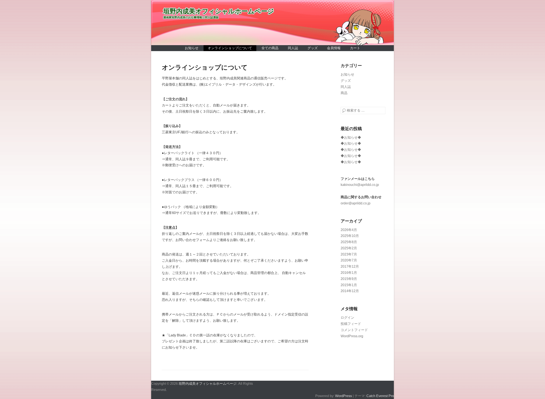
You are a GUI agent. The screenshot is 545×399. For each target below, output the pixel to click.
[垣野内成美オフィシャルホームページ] (272, 22)
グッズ (312, 48)
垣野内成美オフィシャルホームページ (218, 11)
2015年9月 (349, 279)
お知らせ (191, 48)
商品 (344, 93)
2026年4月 (349, 230)
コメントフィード (354, 330)
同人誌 (293, 48)
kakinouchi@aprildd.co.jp (360, 185)
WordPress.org (352, 336)
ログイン (347, 317)
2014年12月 (350, 291)
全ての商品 (269, 48)
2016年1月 (349, 272)
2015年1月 (349, 285)
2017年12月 (350, 266)
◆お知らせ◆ (351, 137)
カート (355, 48)
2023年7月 (349, 254)
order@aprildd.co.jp (355, 203)
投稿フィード (351, 324)
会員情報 (334, 48)
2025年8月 (349, 242)
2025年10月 (350, 236)
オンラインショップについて (230, 48)
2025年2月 (349, 248)
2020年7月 (349, 260)
